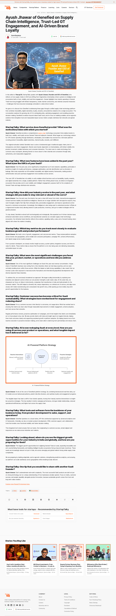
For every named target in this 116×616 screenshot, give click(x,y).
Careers (64, 7)
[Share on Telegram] (41, 499)
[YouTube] (17, 605)
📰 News (14, 490)
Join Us (55, 36)
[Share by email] (56, 499)
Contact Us (42, 599)
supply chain (42, 133)
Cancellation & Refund (70, 608)
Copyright (67, 602)
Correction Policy (69, 611)
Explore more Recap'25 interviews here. (18, 484)
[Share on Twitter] (17, 499)
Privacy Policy (68, 597)
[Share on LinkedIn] (33, 499)
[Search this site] (76, 7)
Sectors (71, 7)
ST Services (88, 7)
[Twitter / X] (5, 605)
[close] (114, 2)
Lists (57, 7)
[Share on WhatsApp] (9, 499)
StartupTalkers (34, 7)
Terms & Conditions (69, 599)
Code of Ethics (93, 597)
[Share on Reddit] (49, 499)
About (40, 597)
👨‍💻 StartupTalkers (33, 490)
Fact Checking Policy (95, 599)
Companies (23, 7)
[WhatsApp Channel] (23, 605)
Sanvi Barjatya (16, 35)
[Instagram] (14, 605)
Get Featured (99, 7)
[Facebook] (8, 605)
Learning (51, 7)
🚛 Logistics (23, 490)
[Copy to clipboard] (64, 499)
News (15, 7)
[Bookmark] (72, 499)
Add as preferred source (68, 36)
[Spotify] (20, 605)
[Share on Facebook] (25, 499)
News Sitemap (93, 602)
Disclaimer (67, 605)
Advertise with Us (44, 605)
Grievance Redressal (95, 605)
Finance (43, 7)
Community (42, 608)
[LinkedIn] (11, 605)
